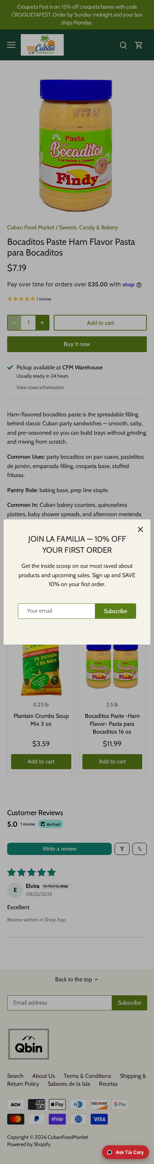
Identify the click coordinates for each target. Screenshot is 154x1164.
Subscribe (115, 611)
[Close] (140, 529)
